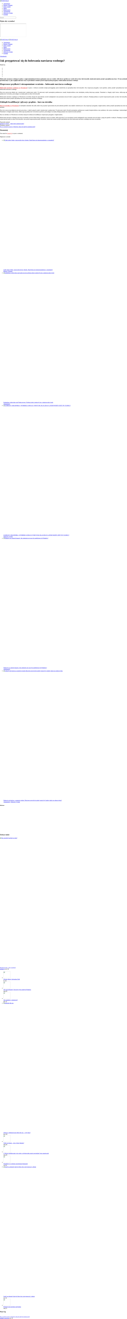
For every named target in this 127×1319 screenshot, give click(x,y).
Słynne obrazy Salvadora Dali (11, 979)
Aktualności (6, 3)
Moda (5, 8)
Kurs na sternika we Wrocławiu (9, 105)
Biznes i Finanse (7, 5)
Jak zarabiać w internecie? (10, 1000)
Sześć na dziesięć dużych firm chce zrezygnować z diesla (19, 1296)
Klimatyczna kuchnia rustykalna (12, 1307)
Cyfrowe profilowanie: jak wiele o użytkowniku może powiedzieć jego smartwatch (26, 1153)
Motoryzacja (6, 10)
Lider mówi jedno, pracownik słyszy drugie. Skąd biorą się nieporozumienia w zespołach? (28, 270)
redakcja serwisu (4, 1318)
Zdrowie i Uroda (8, 13)
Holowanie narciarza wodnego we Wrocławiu (13, 88)
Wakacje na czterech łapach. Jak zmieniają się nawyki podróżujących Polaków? (25, 667)
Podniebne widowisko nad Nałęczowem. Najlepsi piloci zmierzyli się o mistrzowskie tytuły (28, 402)
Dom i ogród (6, 7)
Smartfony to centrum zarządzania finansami (15, 1163)
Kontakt (5, 14)
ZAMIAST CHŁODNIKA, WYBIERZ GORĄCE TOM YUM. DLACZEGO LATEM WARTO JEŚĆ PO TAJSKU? (36, 535)
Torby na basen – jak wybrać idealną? (13, 1143)
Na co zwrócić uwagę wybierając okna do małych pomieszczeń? (17, 126)
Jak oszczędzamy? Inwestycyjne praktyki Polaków (17, 989)
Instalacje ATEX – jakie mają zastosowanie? (12, 123)
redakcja (2, 969)
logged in (9, 133)
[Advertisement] (52, 820)
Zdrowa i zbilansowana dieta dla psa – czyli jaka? (16, 1132)
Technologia (6, 11)
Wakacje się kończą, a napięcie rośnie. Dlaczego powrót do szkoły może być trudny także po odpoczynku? (32, 800)
